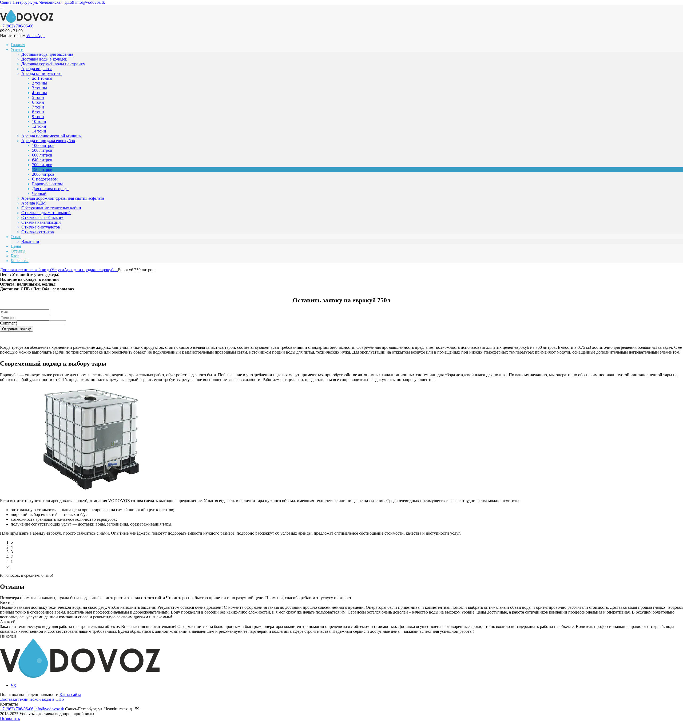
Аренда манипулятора (41, 73)
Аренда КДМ (33, 203)
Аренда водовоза (36, 68)
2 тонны (39, 83)
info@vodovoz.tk (90, 2)
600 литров (42, 155)
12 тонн (39, 126)
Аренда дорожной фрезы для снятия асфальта (62, 198)
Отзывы (18, 251)
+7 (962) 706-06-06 (16, 26)
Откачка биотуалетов (40, 227)
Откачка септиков (37, 232)
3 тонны (39, 88)
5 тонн (38, 97)
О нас (16, 236)
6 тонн (38, 102)
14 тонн (39, 131)
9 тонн (38, 116)
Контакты (20, 260)
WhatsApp (35, 35)
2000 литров (43, 174)
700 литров (42, 164)
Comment (8, 323)
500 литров (42, 150)
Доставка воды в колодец (44, 59)
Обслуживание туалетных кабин (51, 208)
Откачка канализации (41, 222)
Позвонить (10, 718)
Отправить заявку (16, 329)
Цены (16, 246)
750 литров (42, 169)
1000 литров (43, 145)
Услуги (17, 49)
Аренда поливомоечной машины (51, 136)
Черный (39, 193)
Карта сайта (70, 694)
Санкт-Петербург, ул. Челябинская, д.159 (37, 2)
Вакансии (30, 241)
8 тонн (38, 112)
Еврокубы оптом (47, 184)
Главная (18, 44)
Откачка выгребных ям (42, 217)
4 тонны (39, 92)
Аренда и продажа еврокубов (48, 140)
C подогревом (45, 179)
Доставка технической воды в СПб (32, 699)
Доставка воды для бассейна (47, 54)
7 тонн (38, 107)
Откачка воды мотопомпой (46, 212)
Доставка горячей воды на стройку (53, 64)
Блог (15, 256)
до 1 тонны (42, 78)
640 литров (42, 160)
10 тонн (39, 121)
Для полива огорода (50, 188)
